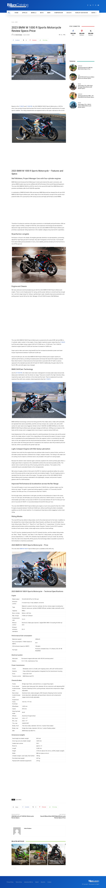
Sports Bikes (18, 799)
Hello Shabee (18, 34)
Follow (82, 30)
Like (73, 30)
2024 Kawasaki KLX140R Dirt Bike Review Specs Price (20, 862)
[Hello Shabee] (13, 35)
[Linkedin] (90, 5)
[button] (9, 12)
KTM (38, 858)
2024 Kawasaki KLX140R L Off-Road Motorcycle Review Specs (86, 96)
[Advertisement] (39, 93)
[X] (96, 5)
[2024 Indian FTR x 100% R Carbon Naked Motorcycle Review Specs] (73, 105)
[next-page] (15, 868)
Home (13, 22)
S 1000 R (21, 106)
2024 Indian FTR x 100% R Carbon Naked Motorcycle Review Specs (84, 106)
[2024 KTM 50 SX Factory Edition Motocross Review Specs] (38, 854)
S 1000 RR (29, 106)
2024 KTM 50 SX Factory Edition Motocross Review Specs (38, 862)
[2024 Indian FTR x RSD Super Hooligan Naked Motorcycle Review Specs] (57, 854)
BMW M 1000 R (24, 548)
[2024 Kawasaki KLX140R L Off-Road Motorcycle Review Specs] (73, 96)
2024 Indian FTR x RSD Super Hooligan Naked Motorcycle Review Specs (56, 862)
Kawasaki (20, 858)
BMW (16, 22)
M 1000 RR (19, 373)
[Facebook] (88, 5)
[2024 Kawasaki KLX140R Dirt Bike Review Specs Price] (20, 854)
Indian (56, 858)
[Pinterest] (93, 5)
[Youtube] (98, 5)
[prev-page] (13, 868)
